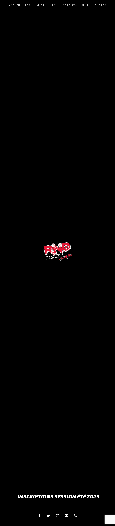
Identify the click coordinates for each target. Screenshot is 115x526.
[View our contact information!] (75, 515)
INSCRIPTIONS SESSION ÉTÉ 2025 (58, 497)
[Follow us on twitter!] (48, 515)
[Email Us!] (66, 515)
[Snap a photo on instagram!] (57, 515)
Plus (84, 5)
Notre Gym (69, 5)
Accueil (15, 5)
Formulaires (34, 5)
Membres (99, 5)
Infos (52, 5)
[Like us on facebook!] (39, 515)
